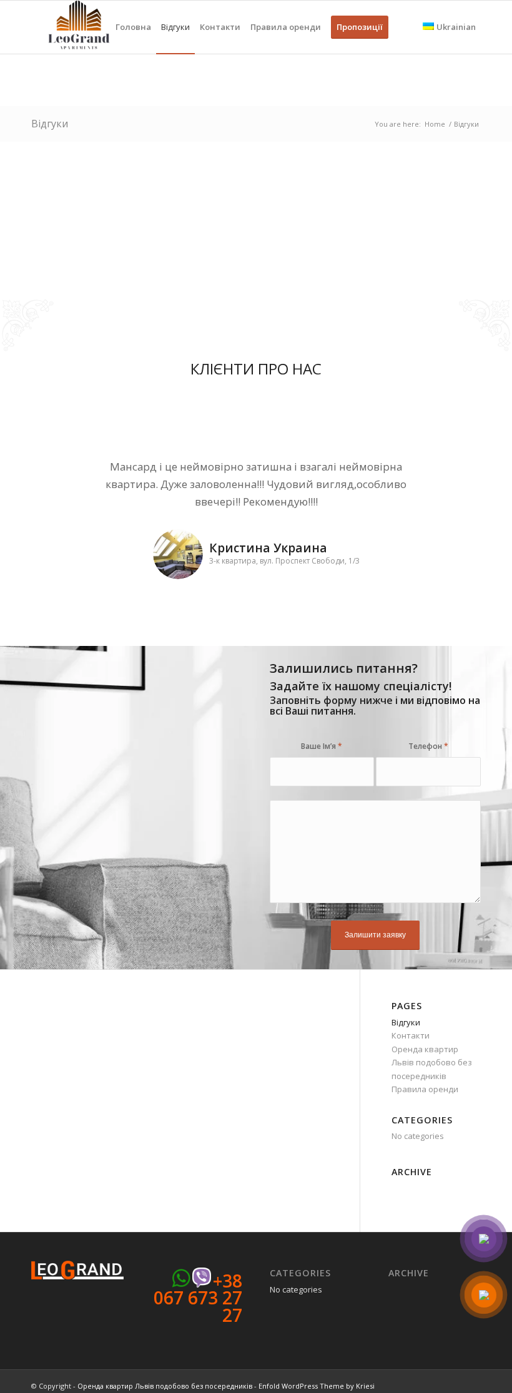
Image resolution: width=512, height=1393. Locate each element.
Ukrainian (456, 26)
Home (435, 124)
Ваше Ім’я (321, 746)
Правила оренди (424, 1089)
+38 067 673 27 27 (198, 1298)
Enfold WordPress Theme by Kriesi (316, 1386)
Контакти (410, 1035)
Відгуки (49, 123)
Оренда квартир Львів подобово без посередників (431, 1063)
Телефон (428, 746)
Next (452, 476)
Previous (59, 476)
